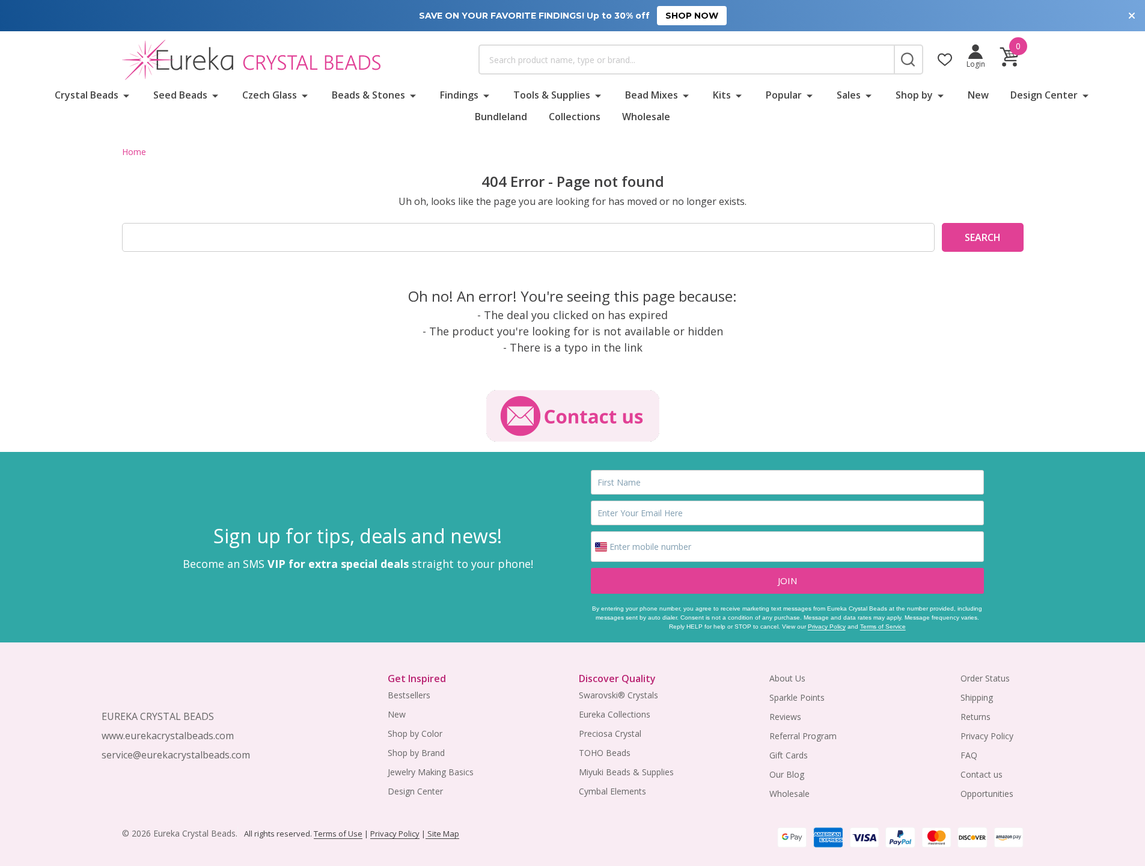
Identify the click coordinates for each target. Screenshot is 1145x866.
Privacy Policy (827, 626)
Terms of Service (883, 626)
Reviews (785, 716)
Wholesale (646, 116)
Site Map (442, 833)
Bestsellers (409, 695)
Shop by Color (415, 733)
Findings (459, 95)
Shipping (976, 697)
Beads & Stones (368, 95)
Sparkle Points (797, 697)
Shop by (914, 95)
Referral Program (803, 736)
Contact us (981, 774)
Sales (849, 95)
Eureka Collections (614, 714)
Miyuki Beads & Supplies (626, 772)
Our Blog (786, 774)
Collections (574, 116)
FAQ (968, 755)
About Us (787, 678)
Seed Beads (180, 95)
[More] (126, 95)
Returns (975, 716)
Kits (722, 95)
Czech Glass (269, 95)
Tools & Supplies (551, 95)
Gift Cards (788, 755)
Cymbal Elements (612, 791)
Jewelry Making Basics (431, 772)
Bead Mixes (651, 95)
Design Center (1044, 95)
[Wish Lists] (945, 59)
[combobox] (686, 59)
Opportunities (986, 793)
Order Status (985, 678)
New (978, 95)
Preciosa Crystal (610, 733)
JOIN (787, 581)
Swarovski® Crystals (618, 695)
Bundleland (501, 116)
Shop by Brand (416, 752)
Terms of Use (338, 833)
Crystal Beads (86, 95)
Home (134, 151)
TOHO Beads (605, 752)
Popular (784, 95)
